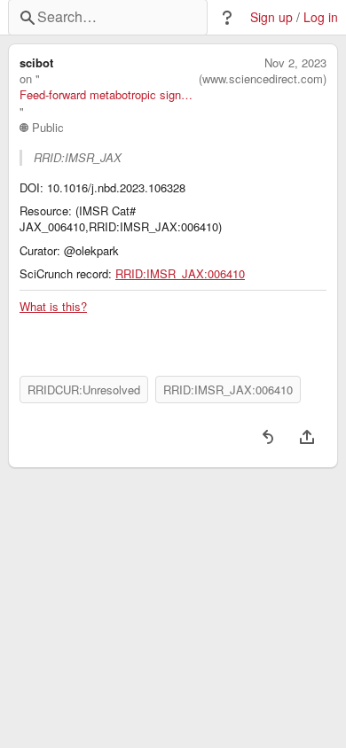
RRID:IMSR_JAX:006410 (180, 274)
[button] (227, 17)
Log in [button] (320, 17)
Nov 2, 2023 (295, 63)
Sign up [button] (271, 17)
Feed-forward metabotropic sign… (106, 95)
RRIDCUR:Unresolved (84, 389)
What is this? (53, 307)
